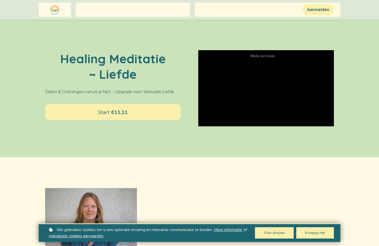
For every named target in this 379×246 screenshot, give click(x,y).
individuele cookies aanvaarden (76, 236)
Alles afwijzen (274, 233)
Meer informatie (228, 229)
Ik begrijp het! (315, 233)
